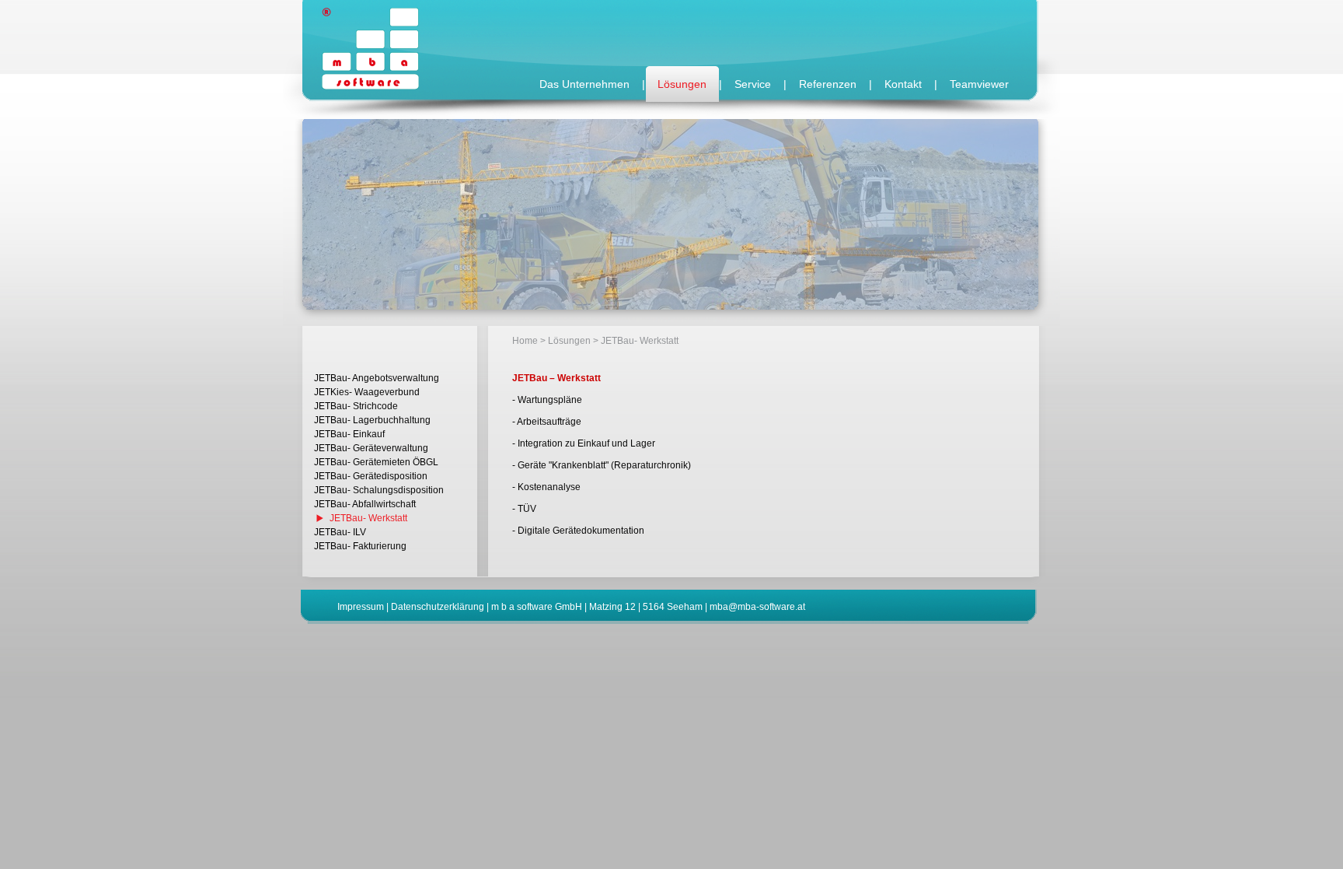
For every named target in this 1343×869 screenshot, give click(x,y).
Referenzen (827, 84)
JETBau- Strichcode (356, 406)
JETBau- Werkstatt (368, 518)
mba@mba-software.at (757, 606)
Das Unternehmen (584, 84)
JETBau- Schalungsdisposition (379, 490)
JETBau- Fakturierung (360, 546)
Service (752, 84)
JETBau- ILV (340, 532)
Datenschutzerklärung (437, 606)
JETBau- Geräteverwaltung (371, 448)
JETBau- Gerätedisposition (370, 476)
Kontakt (903, 84)
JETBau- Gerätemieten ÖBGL (376, 462)
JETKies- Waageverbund (367, 392)
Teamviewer (979, 84)
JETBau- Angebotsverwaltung (376, 378)
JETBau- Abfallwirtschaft (365, 504)
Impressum (360, 606)
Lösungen (682, 84)
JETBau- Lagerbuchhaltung (372, 420)
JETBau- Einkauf (349, 434)
